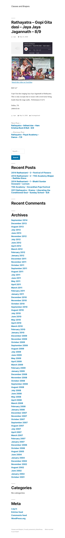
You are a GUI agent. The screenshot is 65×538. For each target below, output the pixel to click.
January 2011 (17, 294)
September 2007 (19, 422)
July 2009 (16, 352)
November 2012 (19, 236)
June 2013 (16, 233)
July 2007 (16, 429)
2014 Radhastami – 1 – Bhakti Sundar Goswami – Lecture (28, 182)
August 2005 (17, 451)
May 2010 (16, 320)
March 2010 (17, 326)
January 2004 (18, 458)
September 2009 (19, 345)
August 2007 (17, 426)
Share (37, 53)
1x (37, 50)
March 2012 (17, 249)
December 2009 (19, 336)
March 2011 (16, 287)
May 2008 (16, 397)
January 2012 (17, 255)
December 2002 (19, 461)
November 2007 (19, 416)
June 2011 (16, 278)
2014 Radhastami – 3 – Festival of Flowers (31, 172)
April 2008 (16, 400)
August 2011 (17, 271)
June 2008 (16, 393)
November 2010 (19, 300)
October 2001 (18, 477)
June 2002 (16, 470)
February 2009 (18, 368)
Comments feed (19, 515)
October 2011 (17, 265)
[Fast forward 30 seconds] (41, 50)
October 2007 (18, 419)
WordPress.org (18, 518)
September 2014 (19, 220)
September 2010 (19, 307)
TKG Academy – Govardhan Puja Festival (30, 187)
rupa (14, 37)
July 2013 (16, 230)
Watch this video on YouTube (22, 82)
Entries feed (17, 512)
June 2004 (16, 454)
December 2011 (18, 259)
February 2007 (18, 438)
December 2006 (19, 445)
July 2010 (16, 313)
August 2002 (17, 467)
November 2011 (18, 262)
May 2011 (15, 281)
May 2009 (16, 358)
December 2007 (19, 413)
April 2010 (16, 323)
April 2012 (16, 246)
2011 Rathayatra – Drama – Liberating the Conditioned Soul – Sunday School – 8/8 (30, 191)
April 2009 (16, 361)
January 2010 (17, 332)
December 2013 (19, 223)
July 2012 (16, 239)
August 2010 (17, 310)
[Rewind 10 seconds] (34, 50)
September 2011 (19, 268)
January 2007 (18, 442)
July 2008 (16, 390)
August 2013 (17, 226)
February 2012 (18, 252)
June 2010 (16, 316)
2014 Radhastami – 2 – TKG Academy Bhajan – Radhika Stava (32, 177)
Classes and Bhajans (20, 6)
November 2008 (19, 377)
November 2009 (19, 339)
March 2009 (17, 365)
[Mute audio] (31, 50)
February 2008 (18, 406)
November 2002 (19, 464)
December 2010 (19, 297)
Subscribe (31, 53)
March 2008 (17, 403)
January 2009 (18, 371)
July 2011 (15, 275)
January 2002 (18, 474)
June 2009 (16, 355)
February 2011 (18, 291)
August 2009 (17, 348)
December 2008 (19, 374)
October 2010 (18, 304)
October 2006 (18, 448)
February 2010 (18, 329)
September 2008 (19, 384)
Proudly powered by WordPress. (33, 529)
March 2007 (17, 435)
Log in (14, 509)
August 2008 (17, 387)
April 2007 (16, 432)
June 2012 (16, 242)
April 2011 (16, 284)
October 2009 (18, 342)
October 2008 (18, 381)
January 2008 (18, 409)
